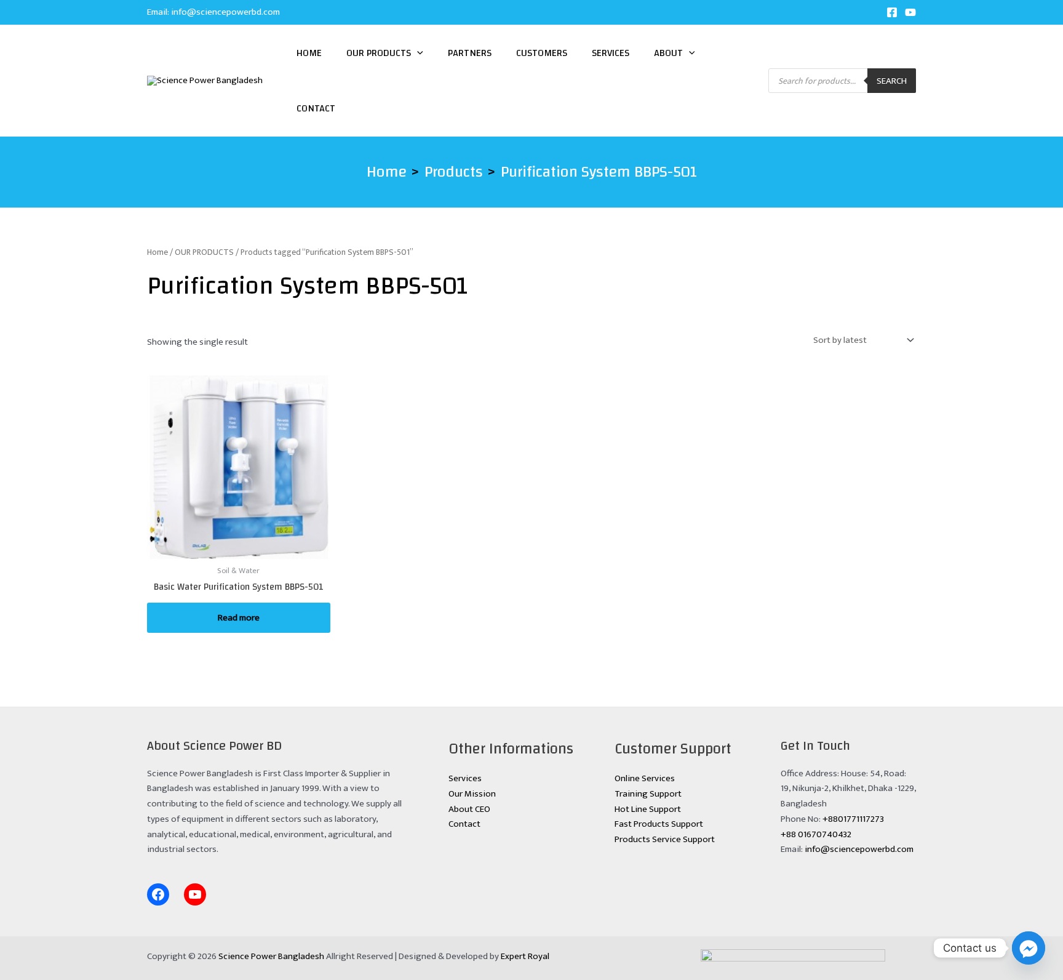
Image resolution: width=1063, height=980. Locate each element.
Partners (470, 53)
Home (309, 53)
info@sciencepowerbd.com (225, 12)
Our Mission (472, 793)
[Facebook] (892, 12)
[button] (417, 52)
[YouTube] (910, 12)
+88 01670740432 (816, 834)
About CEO (469, 809)
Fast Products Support (659, 824)
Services (610, 53)
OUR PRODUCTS (204, 252)
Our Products (378, 53)
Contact (316, 108)
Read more (239, 617)
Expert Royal (525, 956)
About (668, 53)
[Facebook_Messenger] (1028, 948)
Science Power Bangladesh (271, 956)
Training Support (648, 793)
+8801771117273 (853, 819)
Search (892, 81)
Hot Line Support (648, 809)
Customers (541, 53)
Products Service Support (665, 839)
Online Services (645, 778)
